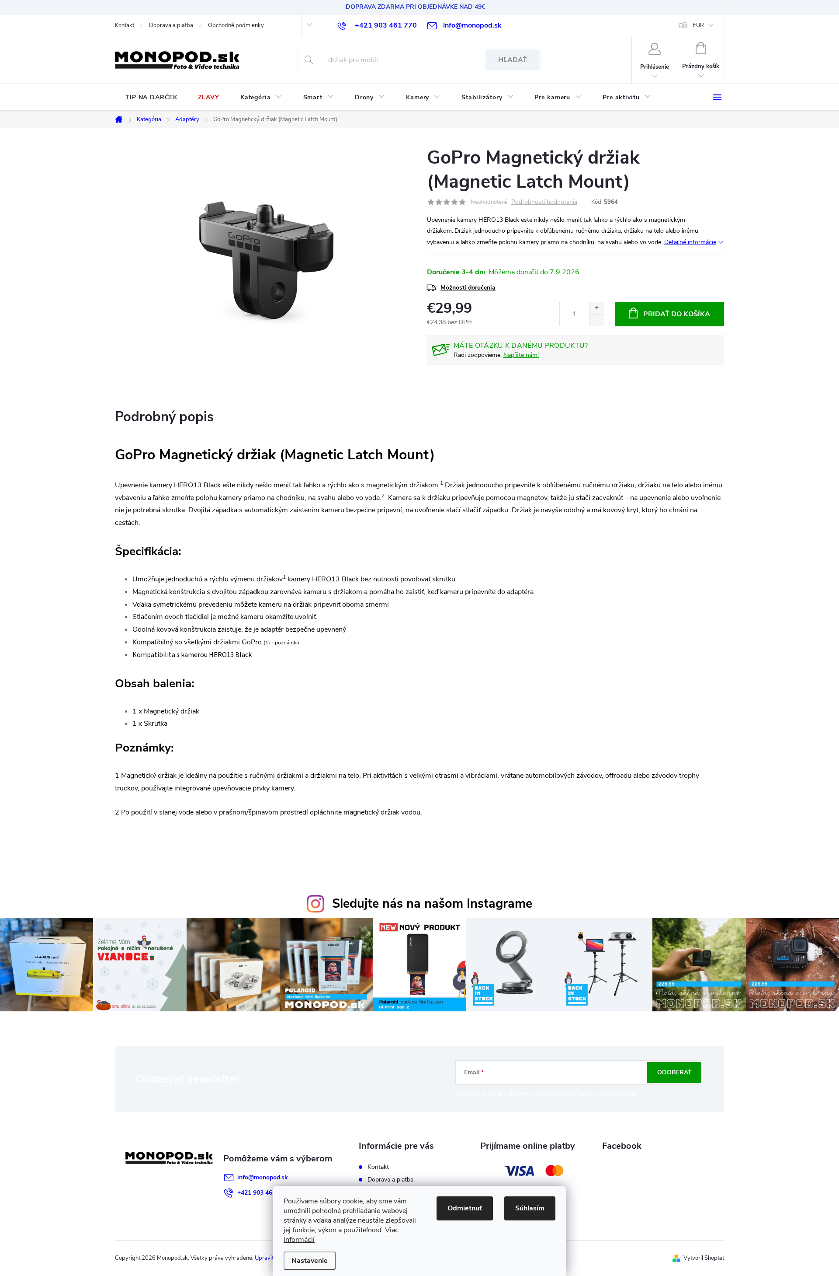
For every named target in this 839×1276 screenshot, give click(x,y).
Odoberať (674, 1072)
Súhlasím (529, 1208)
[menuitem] (151, 97)
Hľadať (512, 60)
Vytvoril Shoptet (703, 1258)
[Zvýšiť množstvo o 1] (596, 308)
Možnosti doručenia (468, 287)
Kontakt (124, 25)
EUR (698, 25)
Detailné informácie (690, 242)
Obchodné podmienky (236, 25)
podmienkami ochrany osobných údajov (589, 1094)
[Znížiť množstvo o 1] (596, 320)
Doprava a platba (171, 25)
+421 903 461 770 (262, 1193)
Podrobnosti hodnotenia (544, 202)
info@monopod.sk (262, 1177)
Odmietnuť (464, 1208)
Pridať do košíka (676, 314)
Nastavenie (309, 1261)
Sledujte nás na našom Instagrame (432, 903)
